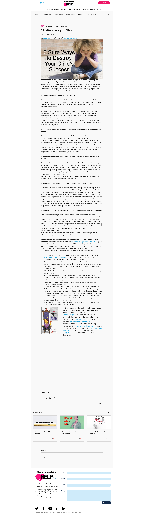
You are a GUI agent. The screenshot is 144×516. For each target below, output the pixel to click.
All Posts (35, 14)
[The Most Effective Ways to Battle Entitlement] (45, 422)
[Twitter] (36, 508)
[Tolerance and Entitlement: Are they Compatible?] (99, 422)
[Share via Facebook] (42, 398)
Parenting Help (58, 14)
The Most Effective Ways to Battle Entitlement (43, 433)
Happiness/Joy (70, 14)
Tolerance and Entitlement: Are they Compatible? (97, 433)
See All (109, 412)
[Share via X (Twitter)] (46, 398)
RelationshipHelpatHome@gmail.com (46, 487)
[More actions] (102, 26)
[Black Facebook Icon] (43, 508)
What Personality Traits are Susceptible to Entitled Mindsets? (72, 433)
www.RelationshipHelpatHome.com (46, 490)
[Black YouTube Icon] (50, 508)
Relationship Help (46, 14)
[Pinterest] (57, 508)
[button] (109, 14)
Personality (81, 14)
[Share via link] (54, 398)
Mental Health (92, 14)
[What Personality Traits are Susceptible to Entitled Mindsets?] (72, 422)
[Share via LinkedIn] (50, 398)
